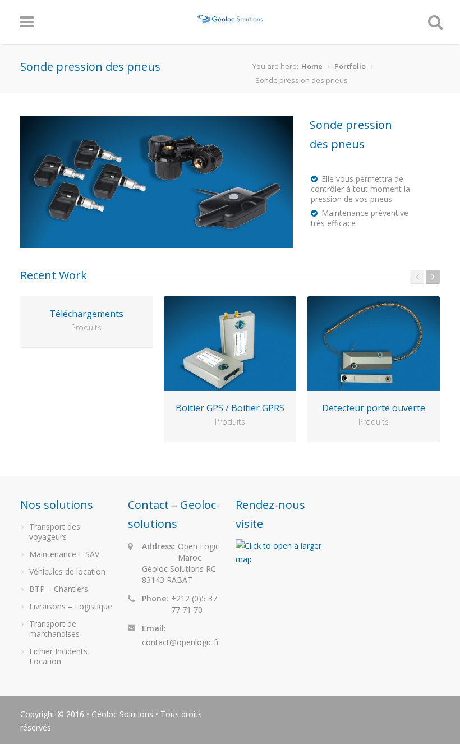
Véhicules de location (67, 571)
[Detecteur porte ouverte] (373, 343)
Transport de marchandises (54, 628)
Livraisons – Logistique (70, 606)
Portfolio (350, 66)
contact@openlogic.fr (180, 642)
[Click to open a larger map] (284, 559)
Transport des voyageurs (54, 531)
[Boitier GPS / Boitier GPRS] (230, 343)
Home (312, 66)
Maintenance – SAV (64, 554)
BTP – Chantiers (58, 589)
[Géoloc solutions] (231, 20)
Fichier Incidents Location (58, 656)
